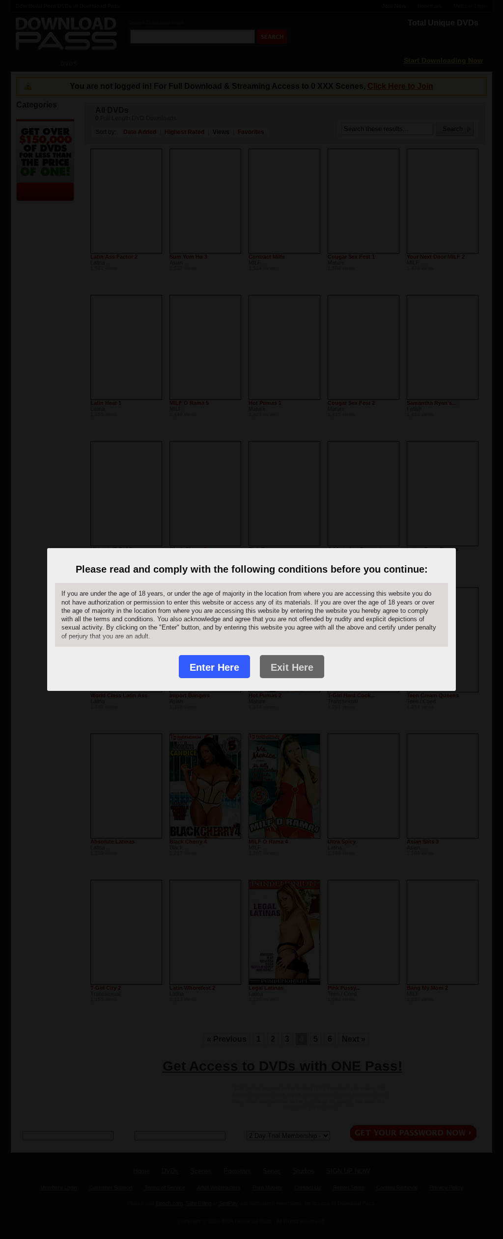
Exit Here (292, 667)
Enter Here (214, 667)
